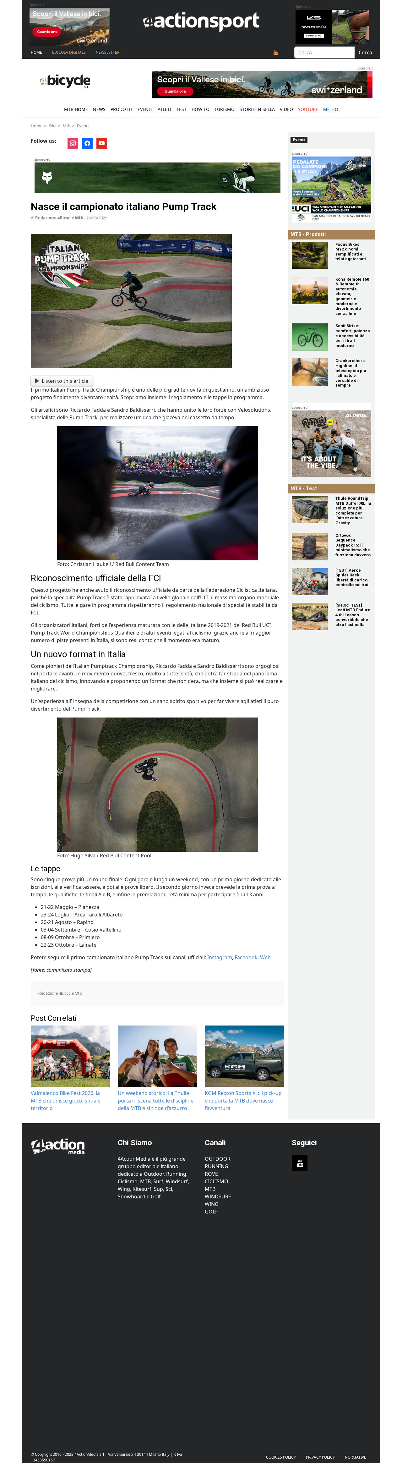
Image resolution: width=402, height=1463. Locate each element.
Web (265, 957)
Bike (53, 126)
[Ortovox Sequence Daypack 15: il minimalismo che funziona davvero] (310, 546)
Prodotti (122, 109)
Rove (211, 1173)
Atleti (164, 109)
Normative (355, 1457)
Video (286, 109)
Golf (211, 1211)
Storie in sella (257, 109)
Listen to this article (65, 380)
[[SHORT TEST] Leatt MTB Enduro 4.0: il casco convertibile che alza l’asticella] (310, 616)
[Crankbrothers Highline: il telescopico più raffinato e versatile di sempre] (310, 372)
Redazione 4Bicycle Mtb (59, 218)
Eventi (145, 109)
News (99, 109)
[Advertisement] (70, 1329)
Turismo (225, 109)
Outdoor (218, 1158)
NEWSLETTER (107, 52)
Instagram (219, 957)
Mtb (67, 126)
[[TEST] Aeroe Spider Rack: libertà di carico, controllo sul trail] (310, 581)
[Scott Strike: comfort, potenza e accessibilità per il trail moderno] (310, 337)
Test (182, 109)
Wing (212, 1204)
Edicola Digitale (69, 52)
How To (200, 109)
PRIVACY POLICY (320, 1457)
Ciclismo (216, 1181)
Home (36, 52)
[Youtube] (276, 52)
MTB (210, 1188)
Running (216, 1166)
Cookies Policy (281, 1457)
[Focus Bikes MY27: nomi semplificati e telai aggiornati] (310, 255)
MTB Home (76, 109)
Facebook (246, 957)
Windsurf (218, 1196)
